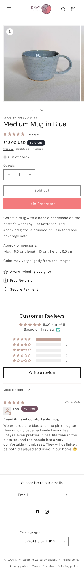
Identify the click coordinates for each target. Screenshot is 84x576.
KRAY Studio (23, 559)
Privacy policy (19, 566)
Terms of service (43, 566)
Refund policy (71, 559)
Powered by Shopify (45, 559)
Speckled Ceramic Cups (20, 118)
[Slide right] (52, 110)
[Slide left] (32, 110)
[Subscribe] (66, 495)
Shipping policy (68, 566)
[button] (9, 9)
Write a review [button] (42, 372)
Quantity (9, 166)
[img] (13, 402)
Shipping (8, 148)
